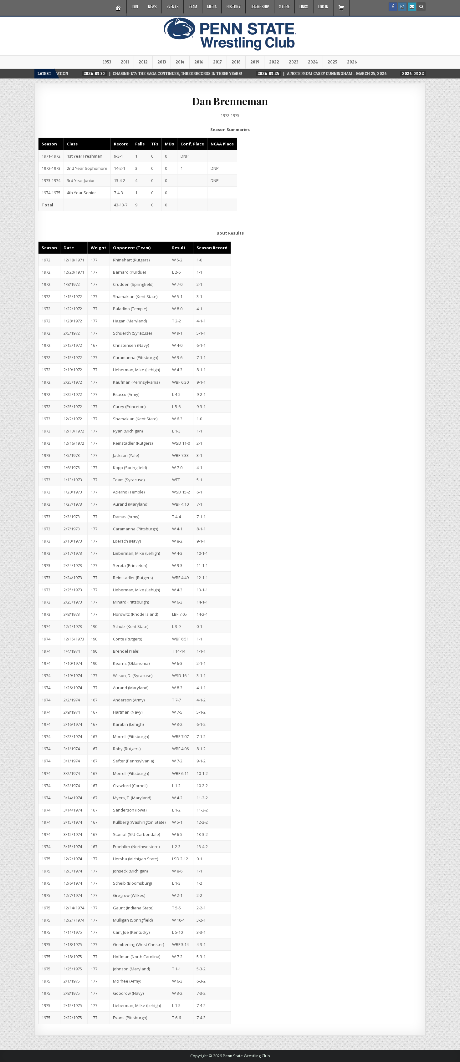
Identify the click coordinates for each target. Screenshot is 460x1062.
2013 (161, 61)
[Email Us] (412, 7)
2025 (332, 61)
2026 (352, 61)
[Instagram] (402, 7)
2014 (180, 61)
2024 (313, 61)
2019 (254, 61)
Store (284, 6)
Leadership (260, 6)
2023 (293, 61)
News (152, 6)
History (234, 6)
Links (303, 6)
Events (173, 6)
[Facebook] (393, 7)
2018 (236, 61)
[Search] (421, 7)
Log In (323, 6)
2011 (125, 61)
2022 (274, 61)
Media (212, 6)
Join (134, 6)
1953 (107, 61)
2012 (143, 61)
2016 (198, 61)
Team (193, 6)
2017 (217, 61)
